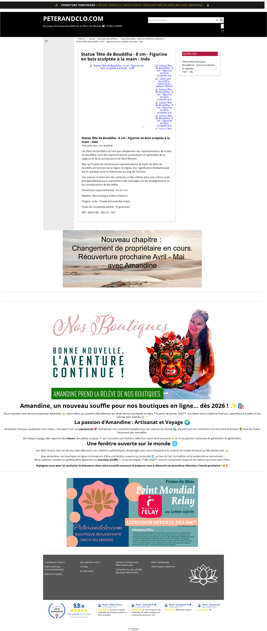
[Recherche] (221, 20)
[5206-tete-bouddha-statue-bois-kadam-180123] (164, 82)
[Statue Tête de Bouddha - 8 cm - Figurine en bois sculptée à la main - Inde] (117, 96)
